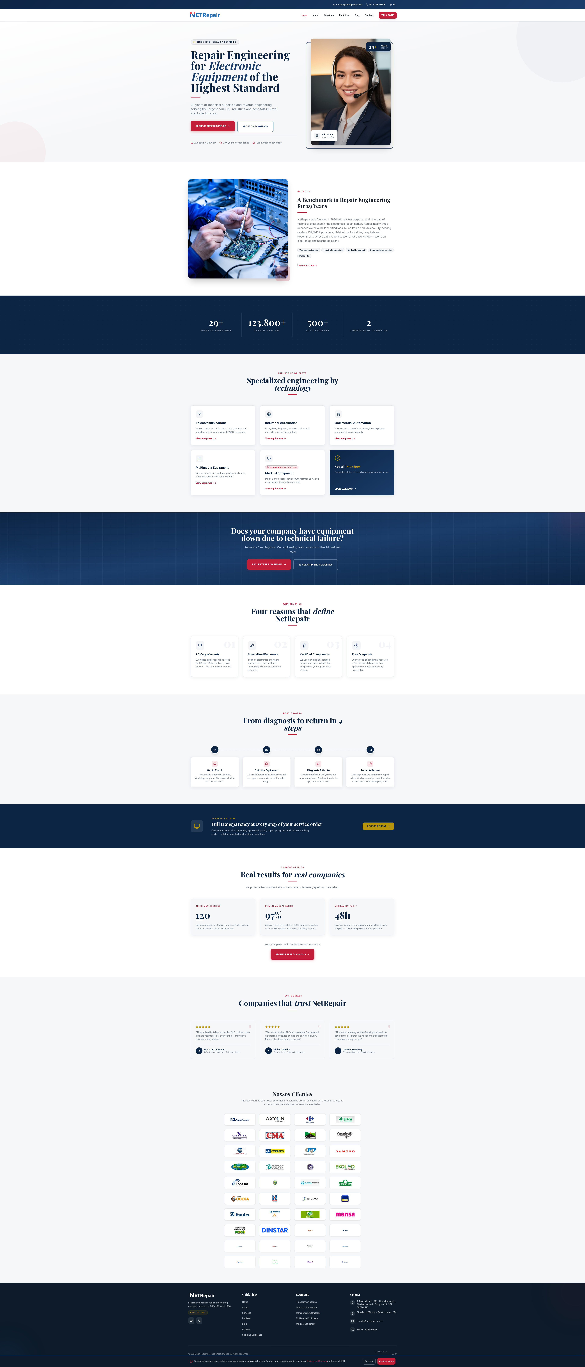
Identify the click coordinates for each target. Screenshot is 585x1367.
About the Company (255, 126)
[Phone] (199, 1320)
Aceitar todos (386, 1361)
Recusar (369, 1361)
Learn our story (305, 265)
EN (394, 4)
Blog (357, 15)
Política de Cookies (317, 1361)
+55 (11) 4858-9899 (367, 1329)
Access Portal (376, 826)
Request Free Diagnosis (211, 126)
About (315, 15)
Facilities (344, 15)
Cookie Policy (381, 1352)
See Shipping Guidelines (317, 564)
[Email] (191, 1320)
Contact (369, 15)
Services (329, 15)
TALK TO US (387, 15)
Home (304, 15)
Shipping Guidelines (252, 1334)
